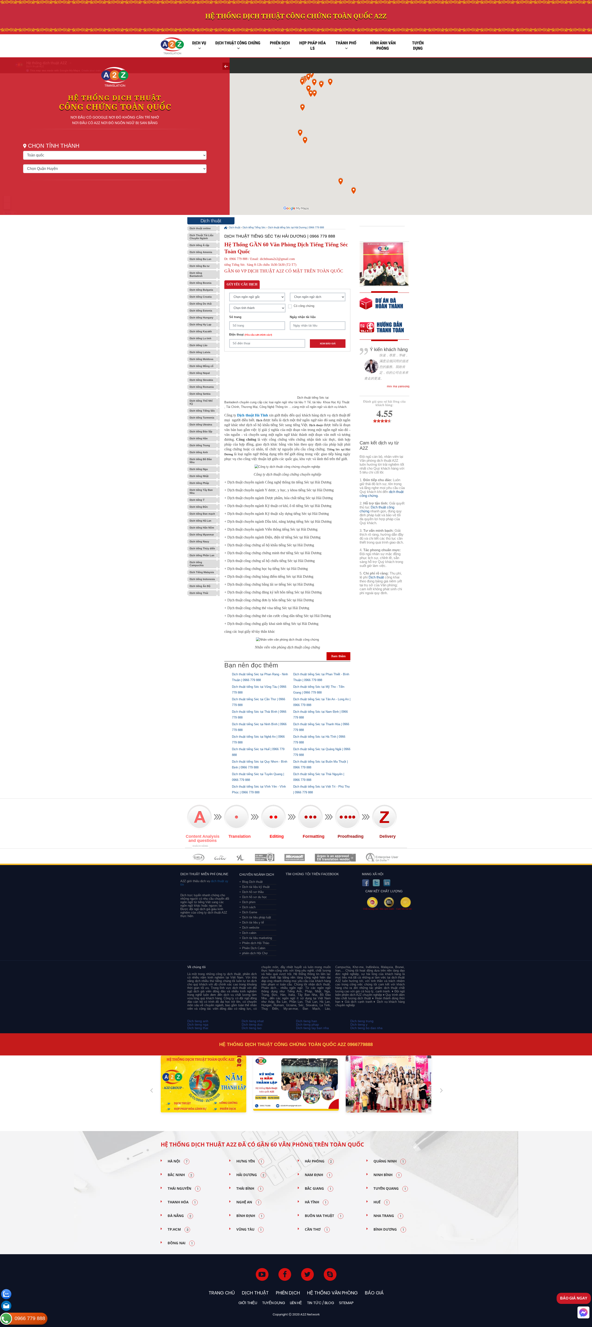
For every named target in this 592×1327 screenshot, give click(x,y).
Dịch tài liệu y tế (253, 922)
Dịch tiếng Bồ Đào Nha (201, 461)
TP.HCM (178, 1229)
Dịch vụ (199, 43)
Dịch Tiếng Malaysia (202, 572)
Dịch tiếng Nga (199, 469)
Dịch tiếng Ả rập (199, 245)
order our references (385, 328)
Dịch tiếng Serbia (200, 393)
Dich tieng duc (252, 1024)
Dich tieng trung (361, 1021)
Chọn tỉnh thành (53, 146)
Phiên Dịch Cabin (253, 948)
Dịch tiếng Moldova (201, 359)
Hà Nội (178, 1161)
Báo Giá (374, 1293)
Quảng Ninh (388, 1161)
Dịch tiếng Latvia (200, 352)
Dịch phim (249, 902)
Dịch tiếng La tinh (200, 338)
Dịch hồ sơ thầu (253, 892)
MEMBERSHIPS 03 (240, 857)
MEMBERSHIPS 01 (198, 857)
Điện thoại (250, 334)
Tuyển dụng (418, 46)
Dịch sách (249, 907)
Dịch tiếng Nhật (199, 476)
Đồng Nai (180, 1243)
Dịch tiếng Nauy (199, 541)
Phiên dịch (280, 43)
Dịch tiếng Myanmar (202, 534)
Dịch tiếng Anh (199, 452)
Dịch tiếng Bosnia (200, 282)
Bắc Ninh (180, 1174)
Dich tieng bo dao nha (366, 1028)
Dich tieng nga (197, 1024)
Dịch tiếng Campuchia (197, 564)
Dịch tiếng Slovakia (201, 380)
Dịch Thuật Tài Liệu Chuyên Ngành (201, 237)
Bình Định (249, 1215)
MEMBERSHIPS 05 (294, 857)
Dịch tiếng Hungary (201, 317)
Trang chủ (222, 1293)
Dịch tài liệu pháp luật (256, 917)
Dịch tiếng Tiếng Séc (202, 410)
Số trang (235, 317)
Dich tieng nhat (253, 1021)
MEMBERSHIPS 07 (382, 857)
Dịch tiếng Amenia (201, 252)
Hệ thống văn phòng (332, 1293)
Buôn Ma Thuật (323, 1215)
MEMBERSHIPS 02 (220, 857)
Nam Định (317, 1174)
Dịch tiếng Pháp (199, 483)
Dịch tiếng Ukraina (201, 424)
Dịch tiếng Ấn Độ (200, 586)
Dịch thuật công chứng (237, 43)
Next (441, 1088)
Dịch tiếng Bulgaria (201, 289)
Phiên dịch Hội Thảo (255, 943)
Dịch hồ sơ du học (254, 897)
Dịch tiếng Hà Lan (200, 520)
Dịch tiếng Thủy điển (202, 548)
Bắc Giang (318, 1188)
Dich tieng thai (197, 1028)
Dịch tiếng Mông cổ (201, 366)
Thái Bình (248, 1188)
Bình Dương (388, 1229)
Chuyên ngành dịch (256, 874)
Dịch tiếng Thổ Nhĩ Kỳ (201, 402)
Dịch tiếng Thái (199, 593)
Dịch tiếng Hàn (199, 438)
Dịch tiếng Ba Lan (200, 259)
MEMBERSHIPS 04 (265, 857)
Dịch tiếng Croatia (201, 296)
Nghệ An (247, 1202)
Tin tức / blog (320, 1303)
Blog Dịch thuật (252, 882)
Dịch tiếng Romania (202, 386)
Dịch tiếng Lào (198, 345)
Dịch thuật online (200, 228)
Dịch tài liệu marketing (257, 938)
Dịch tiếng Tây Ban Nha (201, 491)
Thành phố (346, 43)
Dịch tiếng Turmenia (202, 417)
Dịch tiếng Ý (197, 499)
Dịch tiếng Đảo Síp (201, 431)
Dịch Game (249, 912)
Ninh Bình (386, 1174)
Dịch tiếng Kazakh (201, 331)
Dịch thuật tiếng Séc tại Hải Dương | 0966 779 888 (296, 227)
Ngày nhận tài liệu (303, 317)
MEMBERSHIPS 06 (335, 857)
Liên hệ (296, 1303)
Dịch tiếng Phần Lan (202, 555)
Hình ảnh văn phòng (383, 46)
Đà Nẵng (179, 1215)
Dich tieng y (358, 1024)
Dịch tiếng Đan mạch (202, 513)
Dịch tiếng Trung (200, 445)
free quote (381, 306)
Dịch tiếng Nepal (200, 373)
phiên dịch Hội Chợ (255, 953)
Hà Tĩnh (315, 1202)
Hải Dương (250, 1174)
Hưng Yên (249, 1161)
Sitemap (346, 1303)
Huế (380, 1202)
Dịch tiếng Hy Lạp (200, 324)
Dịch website (250, 927)
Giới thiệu (247, 1303)
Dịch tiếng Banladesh (196, 274)
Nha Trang (387, 1215)
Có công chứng (304, 306)
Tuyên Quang (389, 1188)
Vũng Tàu (248, 1229)
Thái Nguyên (183, 1188)
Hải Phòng (318, 1161)
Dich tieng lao (252, 1028)
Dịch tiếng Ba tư (200, 266)
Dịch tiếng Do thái (201, 303)
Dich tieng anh (197, 1021)
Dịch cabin (249, 933)
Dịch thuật (234, 227)
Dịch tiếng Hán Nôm (202, 527)
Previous (151, 1088)
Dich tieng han (306, 1021)
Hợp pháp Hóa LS (312, 46)
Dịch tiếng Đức (199, 506)
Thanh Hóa (181, 1202)
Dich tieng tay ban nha (312, 1028)
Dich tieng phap (307, 1024)
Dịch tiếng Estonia (201, 310)
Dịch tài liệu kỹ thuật (256, 887)
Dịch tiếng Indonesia (202, 579)
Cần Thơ (316, 1229)
